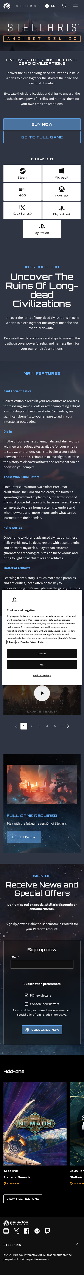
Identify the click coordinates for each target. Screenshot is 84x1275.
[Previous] (16, 726)
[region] (42, 637)
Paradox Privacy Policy (32, 641)
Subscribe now (45, 1029)
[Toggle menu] (75, 6)
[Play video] (42, 693)
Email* (15, 957)
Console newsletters (44, 1004)
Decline (42, 653)
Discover (24, 837)
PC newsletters (40, 995)
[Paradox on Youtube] (6, 1231)
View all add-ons (22, 1198)
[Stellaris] (77, 1244)
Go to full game (42, 137)
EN (53, 6)
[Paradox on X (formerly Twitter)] (16, 1231)
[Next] (68, 726)
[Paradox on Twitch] (47, 1231)
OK (42, 664)
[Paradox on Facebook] (27, 1231)
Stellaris (12, 1245)
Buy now (42, 124)
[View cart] (64, 6)
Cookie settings (42, 675)
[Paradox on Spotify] (37, 1231)
